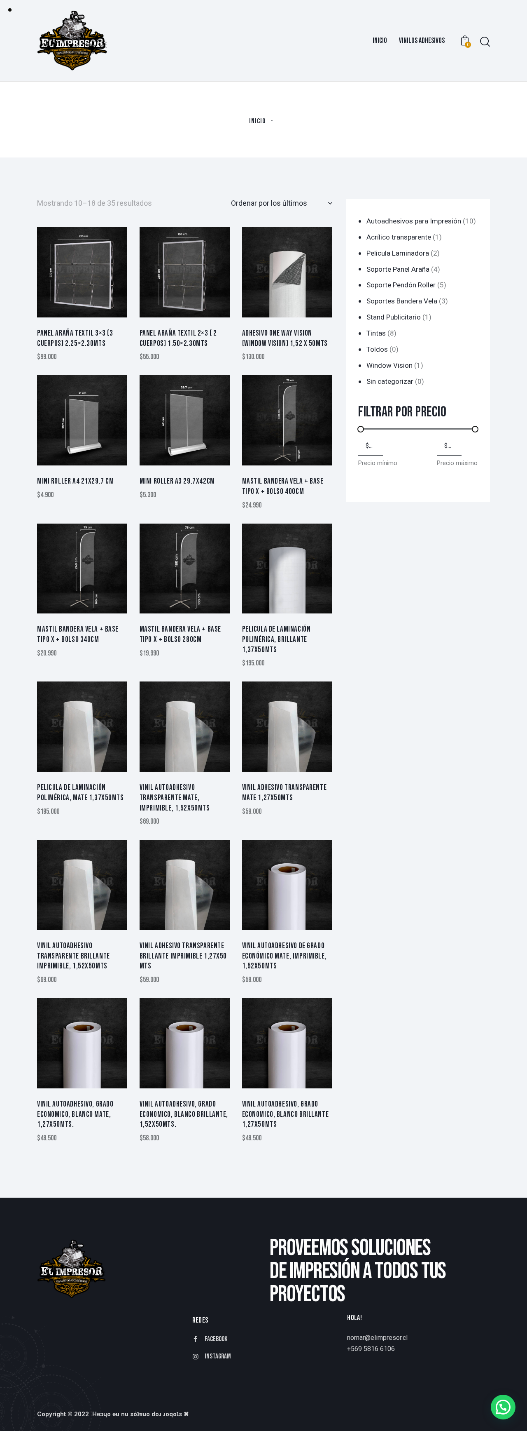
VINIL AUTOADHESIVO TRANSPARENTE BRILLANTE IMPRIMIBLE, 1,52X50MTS (73, 956)
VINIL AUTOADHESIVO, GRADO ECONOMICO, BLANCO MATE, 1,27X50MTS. (75, 1114)
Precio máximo (457, 462)
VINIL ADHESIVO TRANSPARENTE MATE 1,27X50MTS (284, 793)
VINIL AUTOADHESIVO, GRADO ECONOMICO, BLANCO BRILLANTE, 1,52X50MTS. (184, 1114)
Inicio (257, 121)
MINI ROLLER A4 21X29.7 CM (75, 481)
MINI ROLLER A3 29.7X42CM (177, 481)
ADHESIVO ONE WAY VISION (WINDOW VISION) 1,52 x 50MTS (285, 338)
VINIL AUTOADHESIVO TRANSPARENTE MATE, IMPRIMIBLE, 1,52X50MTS (175, 798)
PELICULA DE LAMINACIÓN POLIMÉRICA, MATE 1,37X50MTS (80, 793)
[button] (503, 1407)
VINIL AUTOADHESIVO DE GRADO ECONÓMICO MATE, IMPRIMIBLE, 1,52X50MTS (284, 956)
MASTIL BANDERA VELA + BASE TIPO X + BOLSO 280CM (180, 634)
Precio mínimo (377, 462)
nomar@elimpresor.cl (377, 1338)
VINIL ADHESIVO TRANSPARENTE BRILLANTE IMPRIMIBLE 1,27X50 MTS (183, 956)
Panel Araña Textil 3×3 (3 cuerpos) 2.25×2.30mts (75, 338)
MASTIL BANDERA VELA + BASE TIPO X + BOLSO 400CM (283, 486)
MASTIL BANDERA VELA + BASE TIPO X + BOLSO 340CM (78, 634)
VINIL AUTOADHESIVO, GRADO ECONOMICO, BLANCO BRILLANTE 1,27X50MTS (285, 1114)
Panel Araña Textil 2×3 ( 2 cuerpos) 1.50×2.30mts (178, 338)
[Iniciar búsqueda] (485, 42)
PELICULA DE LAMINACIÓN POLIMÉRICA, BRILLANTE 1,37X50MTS (276, 639)
